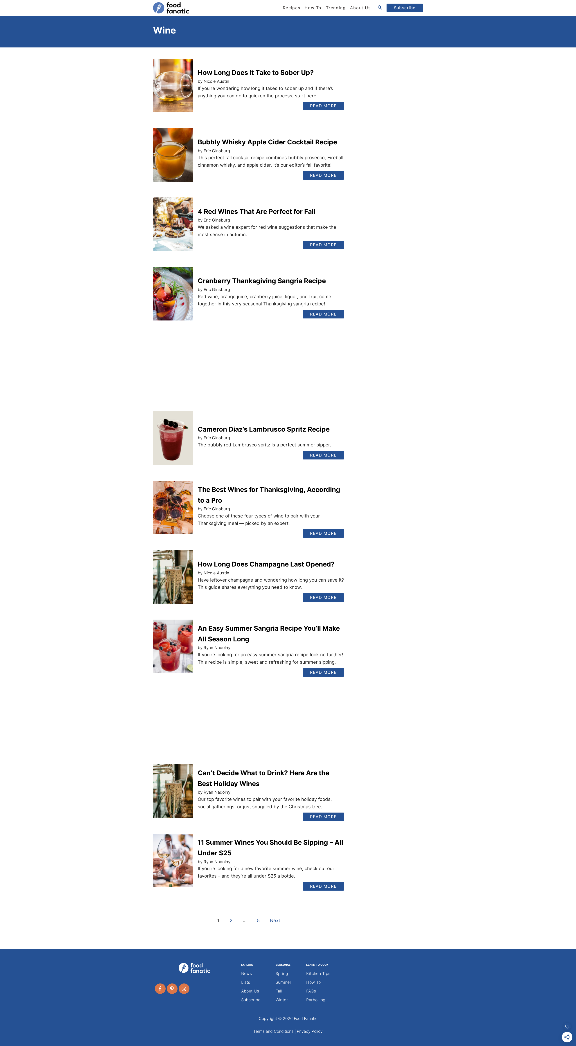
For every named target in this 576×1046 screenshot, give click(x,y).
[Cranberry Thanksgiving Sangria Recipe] (173, 297)
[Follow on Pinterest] (172, 988)
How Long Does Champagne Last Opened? (266, 564)
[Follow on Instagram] (184, 988)
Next (275, 920)
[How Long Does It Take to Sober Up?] (173, 89)
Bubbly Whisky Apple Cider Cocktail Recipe (267, 142)
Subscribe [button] (405, 7)
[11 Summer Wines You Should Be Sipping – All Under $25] (173, 864)
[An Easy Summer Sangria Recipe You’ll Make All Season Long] (173, 650)
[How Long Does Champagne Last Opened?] (173, 580)
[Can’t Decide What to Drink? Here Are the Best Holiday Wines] (173, 794)
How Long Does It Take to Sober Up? (256, 72)
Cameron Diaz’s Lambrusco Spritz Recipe (264, 429)
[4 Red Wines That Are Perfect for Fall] (173, 227)
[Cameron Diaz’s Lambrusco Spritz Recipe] (173, 441)
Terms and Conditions (273, 1031)
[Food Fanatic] (193, 8)
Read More (325, 106)
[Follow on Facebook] (160, 988)
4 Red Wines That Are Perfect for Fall (256, 211)
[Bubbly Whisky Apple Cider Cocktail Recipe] (173, 158)
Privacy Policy (310, 1031)
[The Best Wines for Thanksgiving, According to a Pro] (173, 511)
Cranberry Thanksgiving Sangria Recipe (262, 281)
